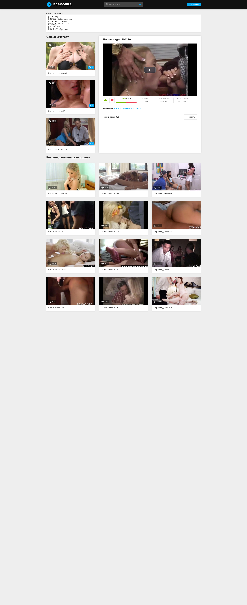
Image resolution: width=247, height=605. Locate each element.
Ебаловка (62, 4)
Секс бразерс (54, 26)
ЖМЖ (116, 108)
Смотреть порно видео (58, 23)
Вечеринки (136, 108)
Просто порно (54, 28)
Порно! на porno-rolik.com (60, 20)
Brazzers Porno (55, 18)
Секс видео (53, 25)
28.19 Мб (182, 101)
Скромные (125, 108)
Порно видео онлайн (58, 21)
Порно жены (54, 16)
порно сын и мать (54, 13)
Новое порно (194, 4)
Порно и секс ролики (58, 30)
